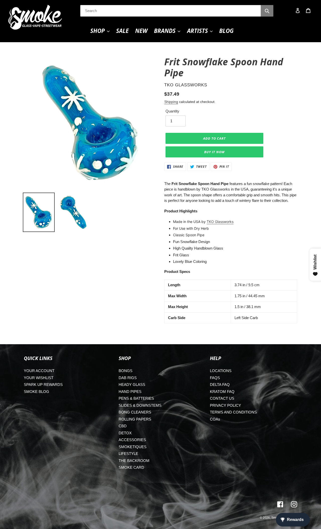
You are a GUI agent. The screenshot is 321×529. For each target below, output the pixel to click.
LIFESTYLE (128, 453)
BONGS (125, 371)
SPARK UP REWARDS (43, 384)
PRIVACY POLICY (225, 405)
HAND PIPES (130, 391)
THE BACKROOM (134, 460)
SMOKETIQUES (132, 447)
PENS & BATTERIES (136, 398)
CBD (123, 426)
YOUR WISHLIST (38, 378)
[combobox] (170, 11)
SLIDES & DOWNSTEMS (140, 405)
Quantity (172, 111)
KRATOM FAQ (222, 391)
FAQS (215, 378)
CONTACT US (222, 398)
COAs (215, 419)
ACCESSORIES (132, 440)
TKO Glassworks (220, 221)
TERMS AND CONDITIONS (233, 412)
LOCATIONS (220, 371)
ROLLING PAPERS (135, 419)
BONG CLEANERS (135, 412)
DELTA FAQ (220, 384)
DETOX (125, 433)
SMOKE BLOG (36, 391)
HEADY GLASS (132, 384)
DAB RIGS (128, 378)
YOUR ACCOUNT (39, 371)
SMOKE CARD (131, 467)
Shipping (171, 102)
